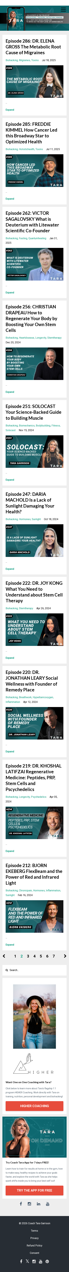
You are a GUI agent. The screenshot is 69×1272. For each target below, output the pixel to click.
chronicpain (25, 890)
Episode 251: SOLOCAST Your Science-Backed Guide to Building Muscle (33, 412)
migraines (24, 60)
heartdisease (26, 337)
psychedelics (38, 796)
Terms (34, 1230)
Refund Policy (34, 1245)
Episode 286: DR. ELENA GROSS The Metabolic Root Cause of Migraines (33, 46)
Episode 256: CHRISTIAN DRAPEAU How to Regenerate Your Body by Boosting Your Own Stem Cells (31, 318)
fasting (23, 238)
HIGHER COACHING (34, 1106)
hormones (25, 519)
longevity (40, 337)
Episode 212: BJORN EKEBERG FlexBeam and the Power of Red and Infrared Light (34, 874)
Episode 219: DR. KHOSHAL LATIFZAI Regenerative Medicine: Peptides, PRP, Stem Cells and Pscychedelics (34, 777)
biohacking (12, 60)
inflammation (13, 701)
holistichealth (26, 149)
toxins (35, 60)
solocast (11, 430)
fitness (56, 425)
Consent (34, 1252)
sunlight (36, 519)
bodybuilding (43, 425)
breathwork (25, 697)
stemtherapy (54, 337)
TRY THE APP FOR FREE (34, 1190)
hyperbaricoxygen (43, 697)
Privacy (34, 1238)
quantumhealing (37, 238)
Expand (10, 109)
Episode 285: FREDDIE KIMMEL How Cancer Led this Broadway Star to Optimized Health (31, 132)
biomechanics (27, 425)
